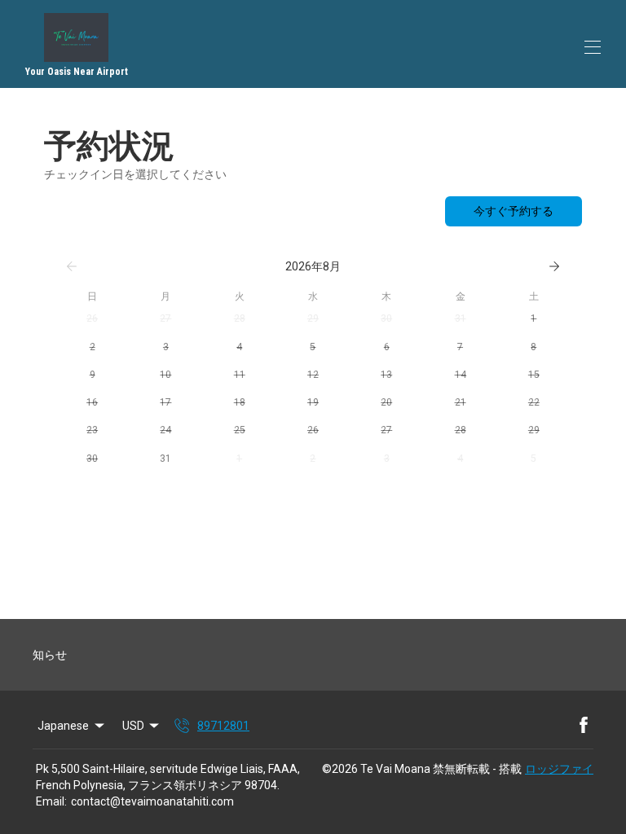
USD (133, 725)
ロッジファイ (559, 768)
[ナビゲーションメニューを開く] (592, 47)
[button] (92, 318)
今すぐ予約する (513, 210)
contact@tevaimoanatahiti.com (152, 801)
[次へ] (554, 266)
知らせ (50, 654)
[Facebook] (583, 725)
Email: (51, 801)
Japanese (63, 725)
